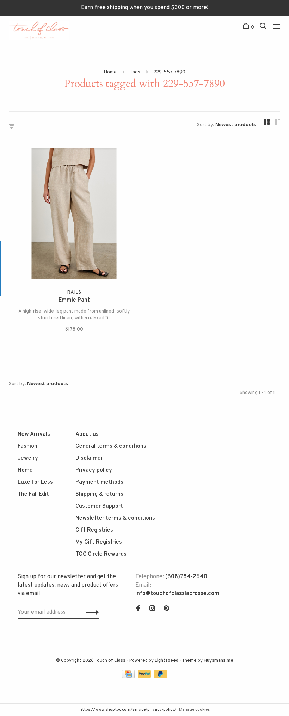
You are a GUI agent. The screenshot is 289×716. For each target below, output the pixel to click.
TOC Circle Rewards (101, 554)
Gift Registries (94, 530)
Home (110, 72)
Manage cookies (194, 709)
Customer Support (99, 506)
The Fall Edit (33, 494)
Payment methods (99, 482)
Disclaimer (89, 458)
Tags (135, 72)
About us (87, 434)
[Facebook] (138, 609)
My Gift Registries (98, 542)
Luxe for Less (35, 482)
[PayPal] (145, 676)
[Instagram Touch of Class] (152, 609)
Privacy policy (93, 470)
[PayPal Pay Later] (160, 676)
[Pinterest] (166, 609)
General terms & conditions (110, 446)
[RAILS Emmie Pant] (74, 215)
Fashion (27, 446)
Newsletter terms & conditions (115, 518)
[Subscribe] (90, 612)
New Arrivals (34, 434)
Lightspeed (166, 660)
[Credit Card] (129, 676)
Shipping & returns (99, 494)
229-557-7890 (169, 72)
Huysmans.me (218, 660)
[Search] (264, 27)
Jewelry (28, 458)
